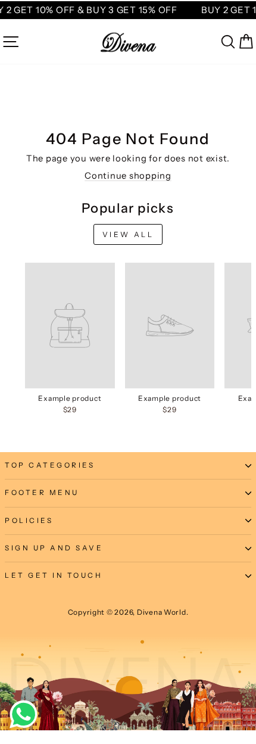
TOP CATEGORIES (50, 465)
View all (128, 234)
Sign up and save (54, 548)
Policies (29, 520)
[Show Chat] (26, 714)
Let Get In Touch (54, 575)
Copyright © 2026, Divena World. (128, 612)
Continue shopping (128, 175)
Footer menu (42, 492)
